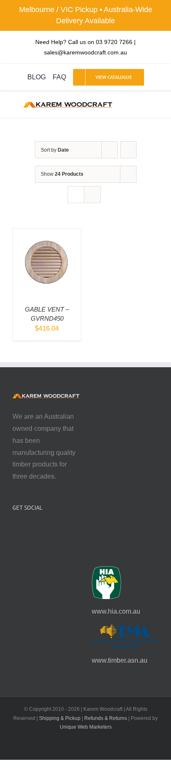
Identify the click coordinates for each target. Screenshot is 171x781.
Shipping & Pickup (60, 718)
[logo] (67, 104)
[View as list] (92, 195)
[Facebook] (14, 529)
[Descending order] (128, 149)
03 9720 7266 (114, 42)
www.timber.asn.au (119, 660)
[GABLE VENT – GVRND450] (47, 234)
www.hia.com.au (116, 611)
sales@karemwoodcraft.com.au (85, 52)
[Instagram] (26, 529)
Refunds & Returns (105, 718)
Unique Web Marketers (86, 727)
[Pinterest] (37, 529)
